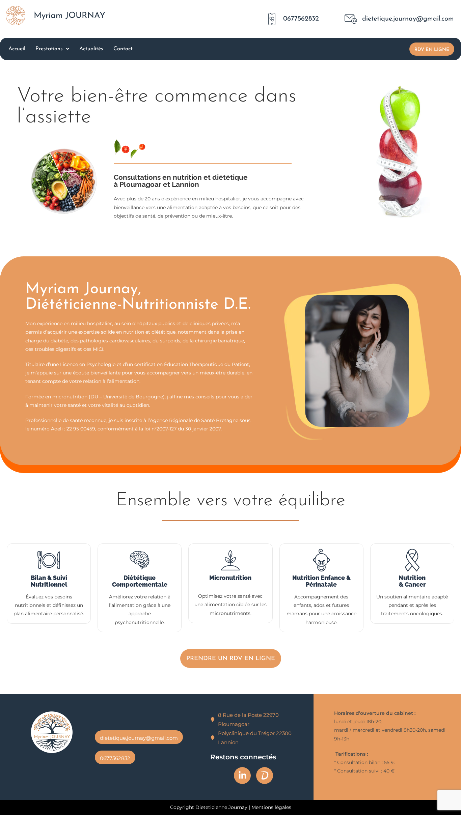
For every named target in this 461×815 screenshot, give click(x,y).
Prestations (49, 49)
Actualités (91, 49)
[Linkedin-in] (242, 775)
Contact (123, 49)
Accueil (16, 49)
